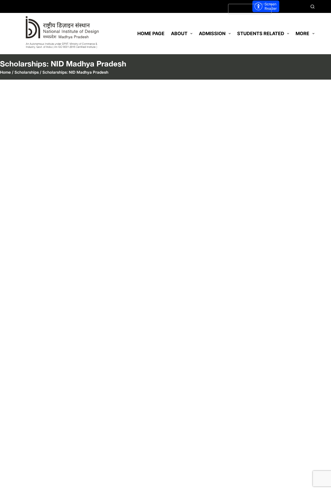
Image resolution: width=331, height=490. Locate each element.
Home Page (150, 33)
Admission (212, 33)
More (302, 33)
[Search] (312, 7)
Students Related (260, 33)
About (179, 33)
